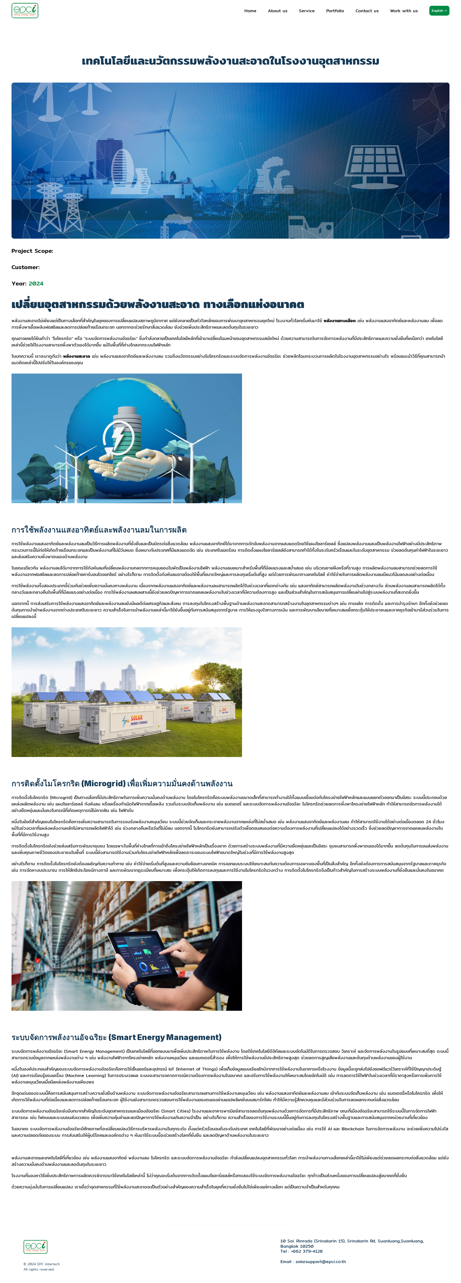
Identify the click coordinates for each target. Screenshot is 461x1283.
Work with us (404, 10)
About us (277, 10)
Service (307, 10)
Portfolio (335, 10)
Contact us (367, 10)
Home (250, 10)
